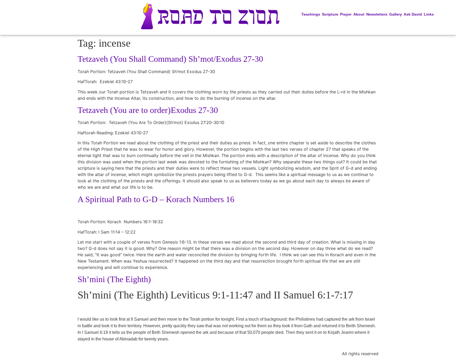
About (358, 14)
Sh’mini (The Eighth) (114, 279)
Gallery (395, 14)
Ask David (413, 14)
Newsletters (376, 14)
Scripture (330, 14)
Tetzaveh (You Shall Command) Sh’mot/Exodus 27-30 (170, 59)
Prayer (346, 14)
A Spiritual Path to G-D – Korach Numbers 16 (156, 199)
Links (429, 14)
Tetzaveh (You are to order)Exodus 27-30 (148, 110)
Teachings (310, 14)
